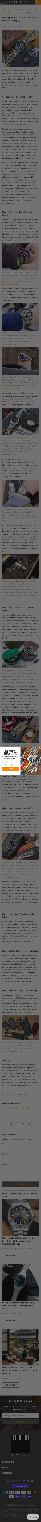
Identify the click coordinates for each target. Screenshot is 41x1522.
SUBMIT (10, 769)
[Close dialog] (40, 748)
